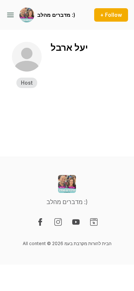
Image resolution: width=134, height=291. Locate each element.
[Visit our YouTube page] (76, 222)
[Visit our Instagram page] (58, 222)
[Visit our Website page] (94, 222)
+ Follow (111, 15)
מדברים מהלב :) (56, 15)
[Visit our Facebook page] (40, 222)
